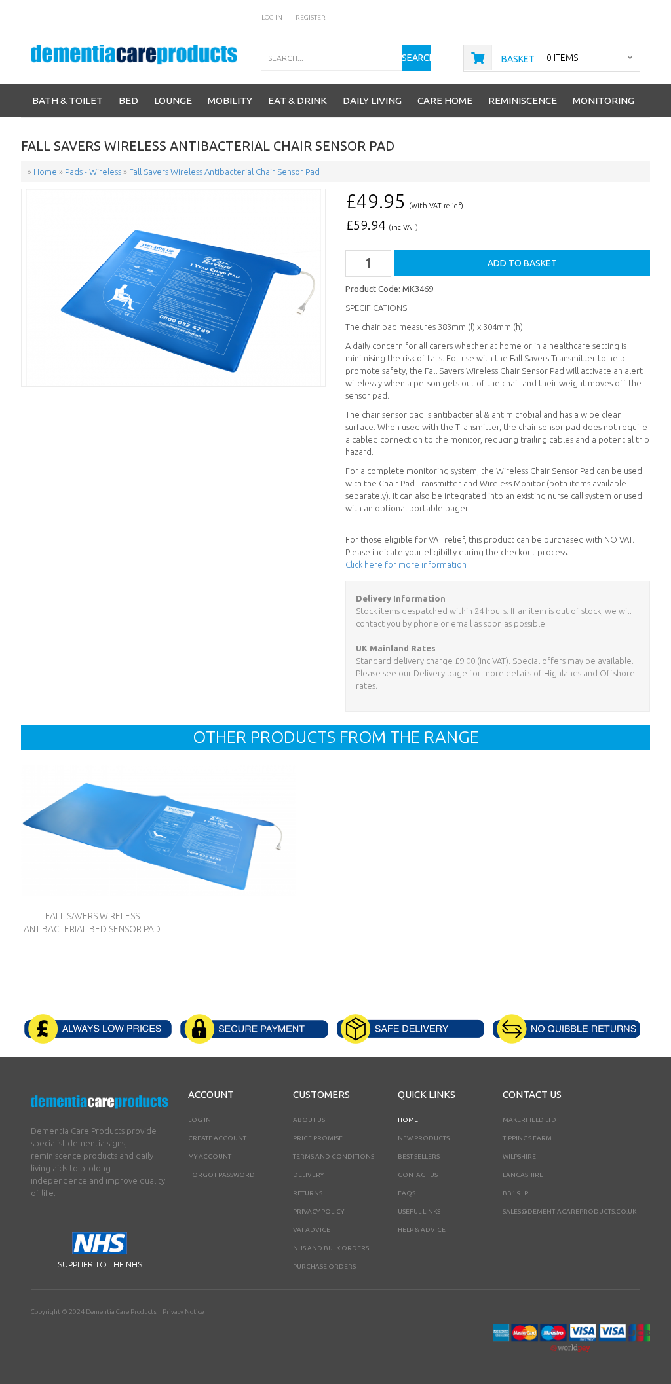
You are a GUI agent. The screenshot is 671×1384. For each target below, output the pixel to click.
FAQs (406, 1193)
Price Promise (318, 1138)
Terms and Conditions (333, 1156)
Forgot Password (221, 1174)
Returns (307, 1193)
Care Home (444, 100)
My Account (209, 1156)
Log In (271, 17)
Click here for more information (406, 564)
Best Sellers (419, 1156)
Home (408, 1119)
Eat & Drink (297, 100)
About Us (309, 1119)
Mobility (230, 100)
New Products (424, 1138)
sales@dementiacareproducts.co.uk (569, 1211)
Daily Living (372, 100)
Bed (128, 100)
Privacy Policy (318, 1211)
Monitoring (603, 100)
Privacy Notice (183, 1311)
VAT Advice (311, 1229)
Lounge (173, 100)
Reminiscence (522, 100)
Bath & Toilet (67, 100)
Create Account (217, 1138)
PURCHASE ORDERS (324, 1266)
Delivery (308, 1174)
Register (311, 17)
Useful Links (419, 1211)
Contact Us (418, 1174)
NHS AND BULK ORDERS (331, 1248)
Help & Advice (422, 1229)
